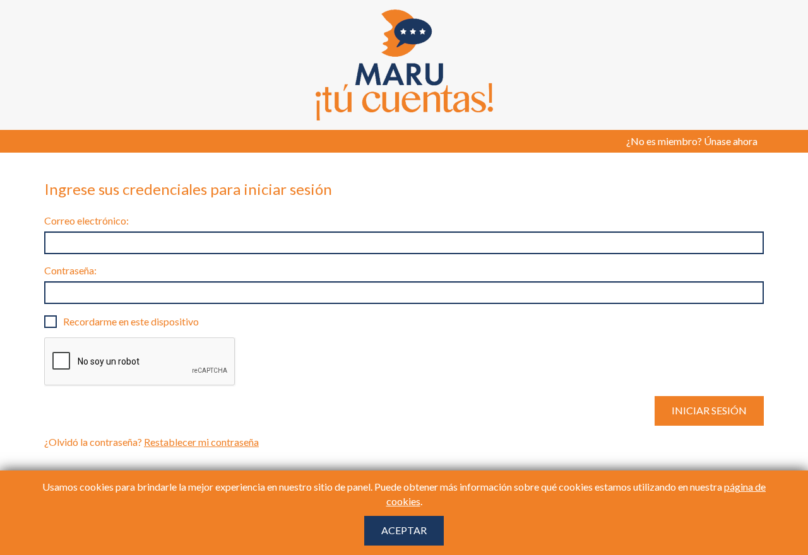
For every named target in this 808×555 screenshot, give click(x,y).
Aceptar (404, 530)
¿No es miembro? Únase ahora (692, 141)
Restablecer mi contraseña (201, 442)
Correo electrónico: (86, 220)
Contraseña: (70, 270)
